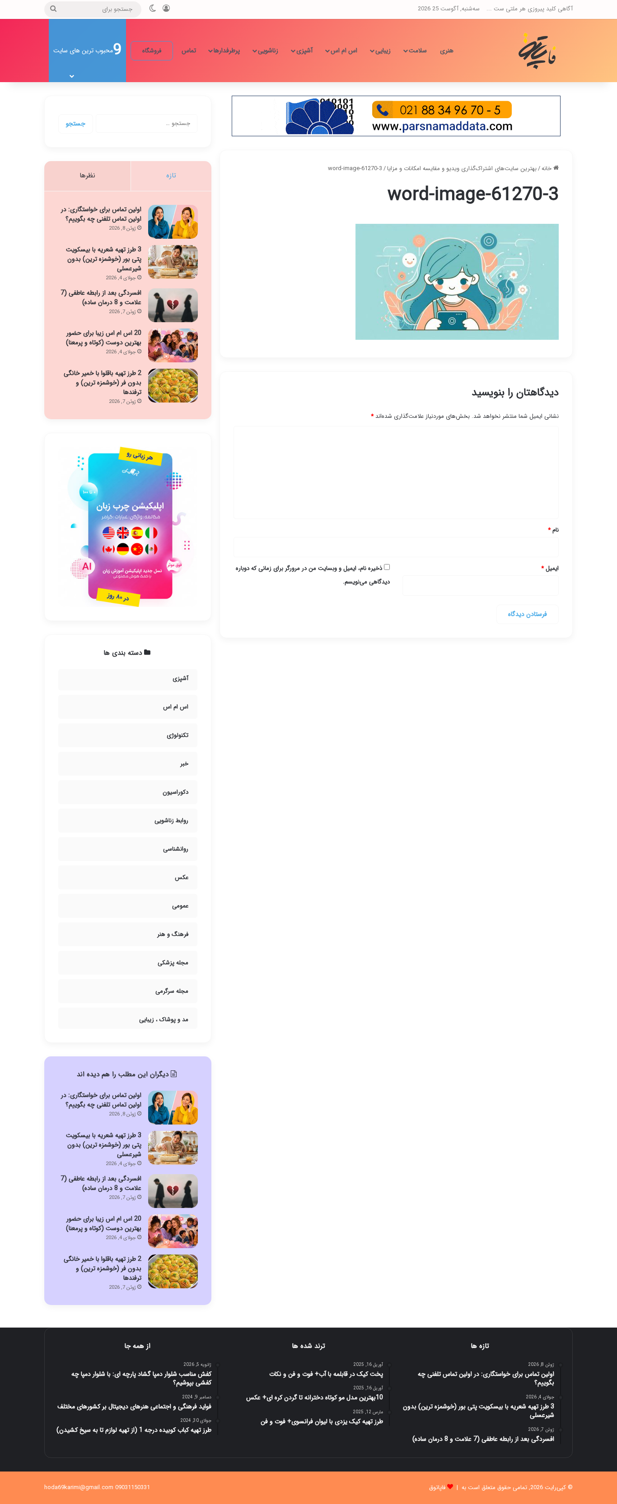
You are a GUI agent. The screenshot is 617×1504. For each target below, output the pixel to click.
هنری (446, 51)
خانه (547, 168)
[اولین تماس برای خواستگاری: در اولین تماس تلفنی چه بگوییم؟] (173, 222)
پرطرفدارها (227, 51)
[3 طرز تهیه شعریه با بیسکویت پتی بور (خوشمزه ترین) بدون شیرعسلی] (173, 262)
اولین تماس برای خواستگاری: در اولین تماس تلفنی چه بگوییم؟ (101, 214)
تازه (171, 175)
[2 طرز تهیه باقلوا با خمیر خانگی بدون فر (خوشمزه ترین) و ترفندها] (173, 386)
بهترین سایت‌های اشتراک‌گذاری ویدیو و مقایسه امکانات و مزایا (462, 168)
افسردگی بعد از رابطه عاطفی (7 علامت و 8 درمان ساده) (101, 297)
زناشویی (268, 51)
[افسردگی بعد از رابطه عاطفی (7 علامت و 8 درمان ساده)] (173, 305)
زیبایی (383, 51)
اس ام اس (344, 51)
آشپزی (304, 51)
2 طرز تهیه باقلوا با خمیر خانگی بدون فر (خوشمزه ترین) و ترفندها (102, 382)
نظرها (87, 175)
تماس (189, 51)
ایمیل (550, 568)
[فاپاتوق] (539, 50)
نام (553, 530)
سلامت (418, 51)
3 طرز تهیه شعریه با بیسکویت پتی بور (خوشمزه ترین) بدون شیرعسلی (103, 259)
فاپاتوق (437, 1487)
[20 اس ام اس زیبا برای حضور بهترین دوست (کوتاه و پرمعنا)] (173, 345)
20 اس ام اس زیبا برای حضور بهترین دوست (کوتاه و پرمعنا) (103, 337)
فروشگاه (151, 51)
